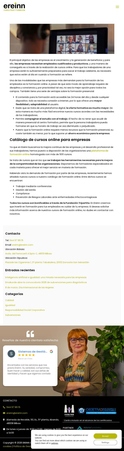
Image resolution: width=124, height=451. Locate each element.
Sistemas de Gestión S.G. (32, 351)
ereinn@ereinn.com (22, 244)
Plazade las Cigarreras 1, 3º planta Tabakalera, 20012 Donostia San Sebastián (47, 262)
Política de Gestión (23, 446)
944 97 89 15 (16, 240)
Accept (105, 436)
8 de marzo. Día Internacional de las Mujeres (29, 287)
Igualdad (10, 305)
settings (54, 443)
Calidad (9, 300)
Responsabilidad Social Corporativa (25, 310)
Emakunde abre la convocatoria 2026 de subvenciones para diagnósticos (46, 282)
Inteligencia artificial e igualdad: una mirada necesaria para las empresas (45, 277)
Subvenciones (13, 315)
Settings (105, 442)
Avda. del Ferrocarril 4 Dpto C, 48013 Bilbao (28, 253)
